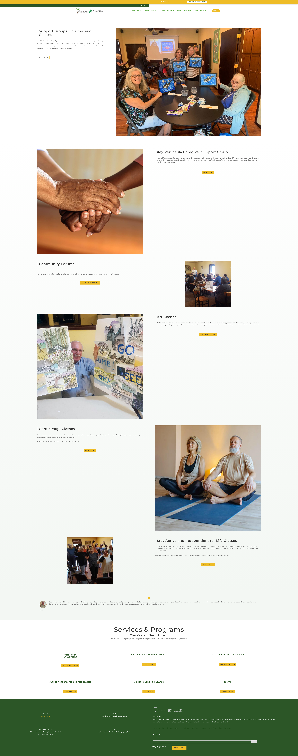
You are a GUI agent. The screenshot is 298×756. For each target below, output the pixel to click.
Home (133, 10)
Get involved (188, 10)
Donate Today (227, 691)
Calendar (179, 10)
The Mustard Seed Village (166, 10)
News (196, 10)
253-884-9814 (45, 716)
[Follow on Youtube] (142, 5)
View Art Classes (208, 335)
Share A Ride (149, 664)
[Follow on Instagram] (144, 5)
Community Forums (90, 283)
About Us (139, 10)
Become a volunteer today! (197, 1)
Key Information (227, 664)
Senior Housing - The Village (149, 682)
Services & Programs (150, 10)
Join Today (43, 57)
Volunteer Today (70, 666)
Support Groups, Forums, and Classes (70, 682)
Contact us (202, 10)
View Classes (208, 564)
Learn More (149, 691)
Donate (216, 10)
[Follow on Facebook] (139, 5)
